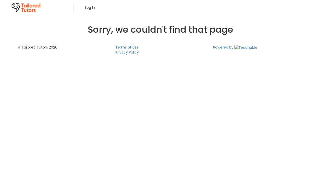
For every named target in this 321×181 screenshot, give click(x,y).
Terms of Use (127, 47)
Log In (89, 7)
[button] (58, 7)
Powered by (223, 47)
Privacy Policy (127, 52)
